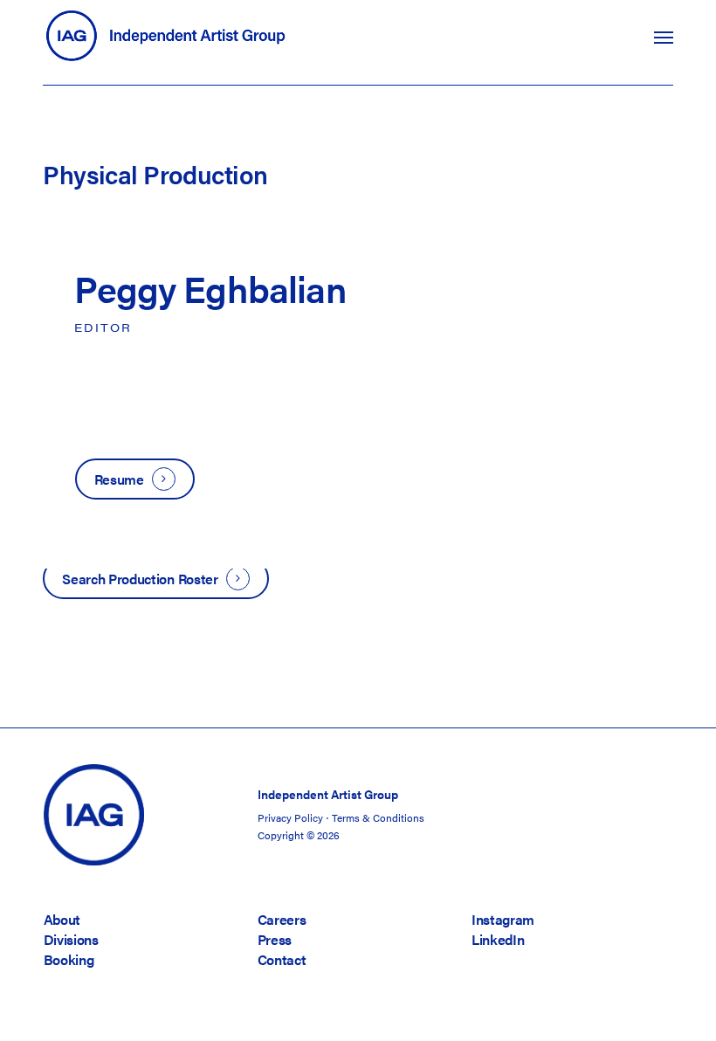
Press (275, 939)
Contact (282, 959)
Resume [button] (119, 479)
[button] (663, 36)
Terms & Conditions (378, 817)
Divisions (71, 939)
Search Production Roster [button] (139, 579)
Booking (69, 959)
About (62, 919)
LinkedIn (498, 939)
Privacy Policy (290, 817)
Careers (282, 919)
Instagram (503, 919)
